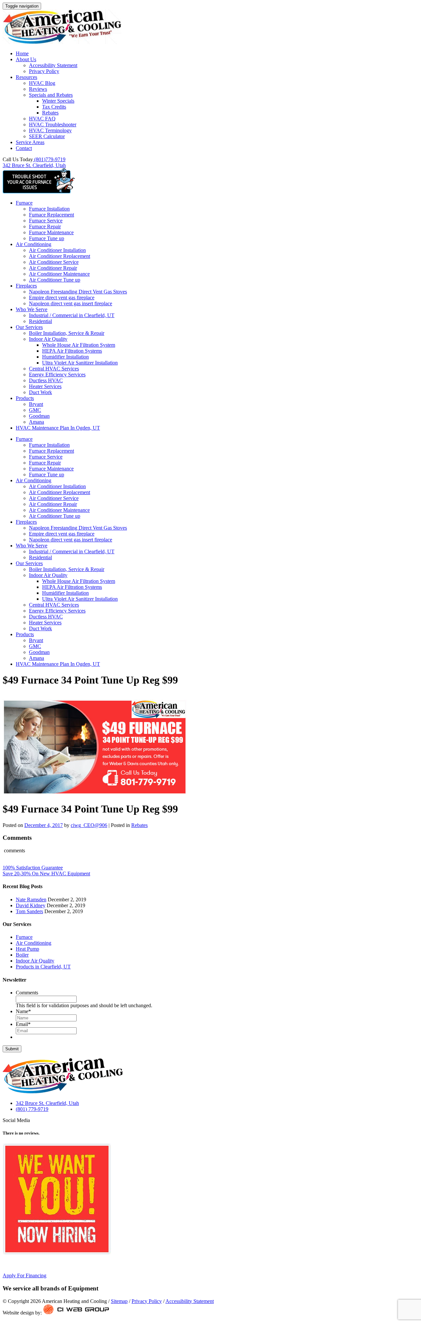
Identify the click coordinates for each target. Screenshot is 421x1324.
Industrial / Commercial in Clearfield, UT (71, 315)
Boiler (22, 955)
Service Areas (30, 142)
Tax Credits (54, 107)
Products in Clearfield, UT (43, 966)
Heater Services (45, 386)
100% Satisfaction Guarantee (33, 867)
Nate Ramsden (31, 899)
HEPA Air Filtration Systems (72, 351)
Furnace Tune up (46, 238)
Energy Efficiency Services (57, 374)
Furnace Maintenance (51, 232)
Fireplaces (26, 285)
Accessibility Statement (53, 65)
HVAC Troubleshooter (52, 124)
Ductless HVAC (46, 380)
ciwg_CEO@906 (89, 825)
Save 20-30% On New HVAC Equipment (46, 873)
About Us (26, 59)
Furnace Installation (49, 209)
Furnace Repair (45, 226)
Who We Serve (31, 309)
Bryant (36, 404)
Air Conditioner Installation (57, 250)
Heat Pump (27, 949)
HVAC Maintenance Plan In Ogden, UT (58, 428)
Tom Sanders (29, 911)
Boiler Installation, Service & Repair (66, 333)
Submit (12, 1048)
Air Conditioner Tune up (54, 280)
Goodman (39, 416)
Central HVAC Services (54, 368)
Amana (36, 422)
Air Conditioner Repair (53, 268)
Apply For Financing (24, 1275)
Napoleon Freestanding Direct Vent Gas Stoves (78, 291)
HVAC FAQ (42, 118)
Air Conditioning (33, 244)
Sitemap (119, 1301)
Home (22, 53)
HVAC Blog (42, 83)
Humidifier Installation (65, 357)
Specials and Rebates (51, 95)
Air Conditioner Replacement (59, 256)
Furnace (24, 203)
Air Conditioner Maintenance (59, 274)
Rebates (50, 112)
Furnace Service (45, 220)
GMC (35, 410)
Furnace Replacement (51, 214)
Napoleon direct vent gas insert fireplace (70, 303)
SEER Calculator (47, 136)
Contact (24, 148)
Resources (26, 77)
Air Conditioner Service (54, 262)
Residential (40, 321)
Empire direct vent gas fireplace (61, 297)
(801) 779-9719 (32, 1109)
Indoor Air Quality (48, 339)
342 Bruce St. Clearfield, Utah (34, 165)
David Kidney (30, 905)
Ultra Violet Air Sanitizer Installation (80, 362)
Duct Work (40, 392)
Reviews (38, 89)
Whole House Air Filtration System (78, 345)
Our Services (29, 327)
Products (25, 398)
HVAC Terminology (50, 130)
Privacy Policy (44, 71)
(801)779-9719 (49, 159)
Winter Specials (58, 101)
